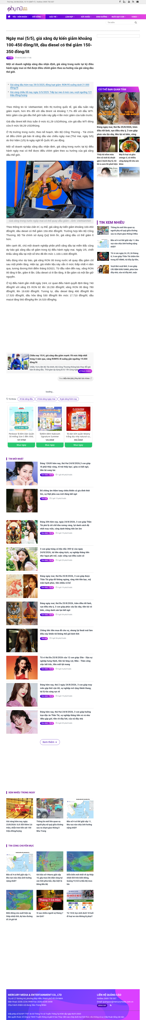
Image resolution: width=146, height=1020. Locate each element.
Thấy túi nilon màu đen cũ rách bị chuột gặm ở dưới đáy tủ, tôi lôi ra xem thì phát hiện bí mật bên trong (107, 160)
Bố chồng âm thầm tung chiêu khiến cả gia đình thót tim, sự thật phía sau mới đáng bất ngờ (65, 492)
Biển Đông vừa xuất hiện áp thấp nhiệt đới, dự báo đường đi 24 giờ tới (19, 916)
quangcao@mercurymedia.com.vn (118, 1002)
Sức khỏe (85, 17)
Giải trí (53, 17)
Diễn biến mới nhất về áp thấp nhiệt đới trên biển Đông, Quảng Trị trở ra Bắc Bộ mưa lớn (80, 879)
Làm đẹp (69, 17)
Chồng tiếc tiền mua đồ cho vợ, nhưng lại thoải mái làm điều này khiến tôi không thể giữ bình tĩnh (66, 632)
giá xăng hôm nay (69, 399)
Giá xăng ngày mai (47, 399)
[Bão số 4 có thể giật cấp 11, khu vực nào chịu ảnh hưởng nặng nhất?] (80, 808)
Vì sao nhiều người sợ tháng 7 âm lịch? (49, 914)
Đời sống (36, 17)
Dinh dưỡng (102, 17)
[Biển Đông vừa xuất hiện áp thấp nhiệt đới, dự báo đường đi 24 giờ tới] (19, 900)
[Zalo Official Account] (125, 1)
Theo (74, 378)
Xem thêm (86, 371)
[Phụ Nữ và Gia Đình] (17, 9)
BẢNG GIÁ (102, 1005)
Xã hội (9, 58)
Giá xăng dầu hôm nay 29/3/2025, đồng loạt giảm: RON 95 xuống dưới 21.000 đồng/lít (49, 86)
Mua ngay (21, 445)
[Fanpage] (120, 1)
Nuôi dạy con (118, 17)
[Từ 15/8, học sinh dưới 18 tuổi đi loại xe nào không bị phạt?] (80, 900)
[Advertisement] (54, 326)
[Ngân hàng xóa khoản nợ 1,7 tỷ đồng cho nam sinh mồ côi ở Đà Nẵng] (129, 174)
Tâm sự (44, 499)
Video (134, 17)
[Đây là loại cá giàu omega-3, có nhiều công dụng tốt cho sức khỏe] (129, 144)
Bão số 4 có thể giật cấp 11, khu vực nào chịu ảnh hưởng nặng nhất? (79, 824)
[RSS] (133, 1)
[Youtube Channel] (129, 1)
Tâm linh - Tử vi (47, 475)
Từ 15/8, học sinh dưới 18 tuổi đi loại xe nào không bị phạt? (80, 914)
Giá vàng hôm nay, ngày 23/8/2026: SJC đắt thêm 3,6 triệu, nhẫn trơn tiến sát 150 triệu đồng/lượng (19, 826)
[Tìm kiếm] (136, 22)
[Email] (138, 1)
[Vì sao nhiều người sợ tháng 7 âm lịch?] (49, 900)
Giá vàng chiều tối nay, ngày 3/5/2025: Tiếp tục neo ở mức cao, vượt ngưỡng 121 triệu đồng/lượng (51, 94)
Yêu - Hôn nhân (20, 17)
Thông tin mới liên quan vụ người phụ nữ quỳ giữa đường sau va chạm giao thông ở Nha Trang (49, 826)
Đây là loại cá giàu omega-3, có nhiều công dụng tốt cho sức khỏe (129, 159)
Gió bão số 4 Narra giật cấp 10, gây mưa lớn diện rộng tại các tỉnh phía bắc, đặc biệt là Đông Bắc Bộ (49, 879)
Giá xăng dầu (27, 399)
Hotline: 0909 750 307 (45, 2)
